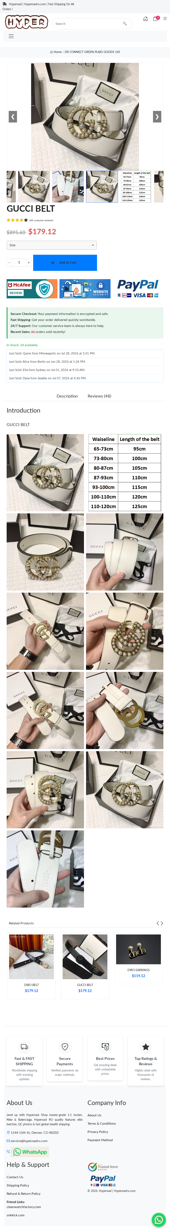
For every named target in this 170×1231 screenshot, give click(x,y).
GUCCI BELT (18, 425)
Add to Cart (67, 262)
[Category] (165, 19)
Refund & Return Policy (23, 1193)
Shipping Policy (18, 1185)
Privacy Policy (97, 1132)
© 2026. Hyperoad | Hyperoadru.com (111, 1191)
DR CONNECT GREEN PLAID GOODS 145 (92, 52)
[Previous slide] (157, 923)
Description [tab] (67, 396)
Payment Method (100, 1140)
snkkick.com (15, 1215)
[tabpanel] (31, 967)
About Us (94, 1115)
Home (57, 52)
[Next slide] (162, 923)
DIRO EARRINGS (139, 970)
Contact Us (15, 1177)
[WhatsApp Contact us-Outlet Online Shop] (159, 1220)
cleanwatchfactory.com (24, 1207)
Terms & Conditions (101, 1123)
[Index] (145, 19)
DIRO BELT (31, 985)
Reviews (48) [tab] (99, 396)
